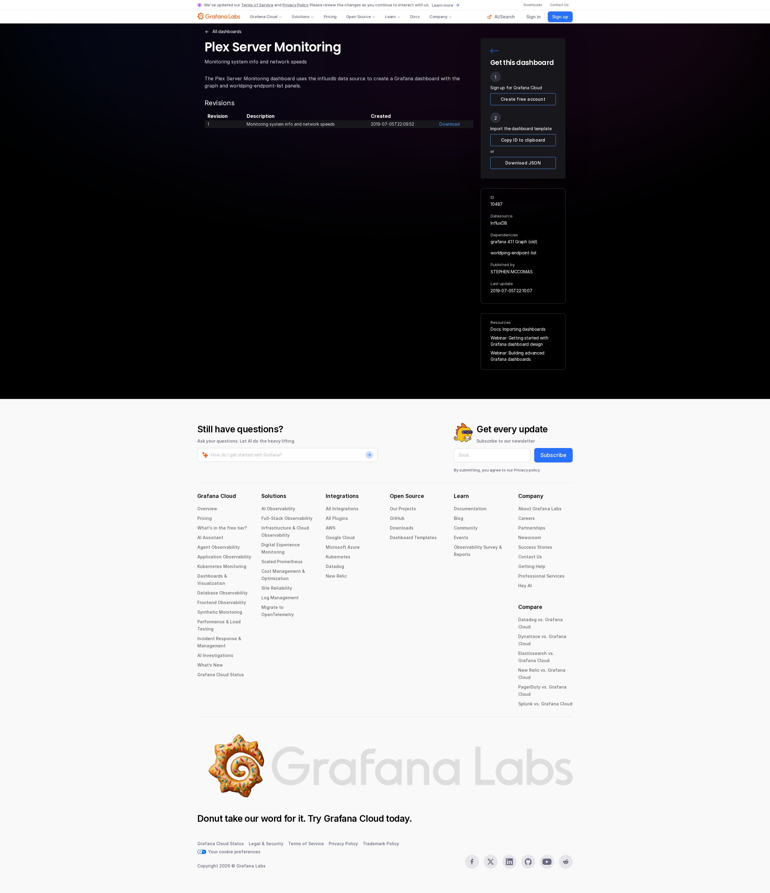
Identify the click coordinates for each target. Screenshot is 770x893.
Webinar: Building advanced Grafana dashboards (517, 356)
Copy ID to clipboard (523, 140)
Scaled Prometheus (282, 561)
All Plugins (337, 518)
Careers (526, 518)
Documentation (470, 508)
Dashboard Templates (413, 537)
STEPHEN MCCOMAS (512, 271)
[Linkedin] (509, 862)
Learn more (442, 5)
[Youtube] (547, 862)
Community (466, 527)
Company (438, 16)
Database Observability (222, 592)
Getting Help (531, 566)
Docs (415, 16)
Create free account (523, 99)
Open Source (358, 16)
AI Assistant (210, 537)
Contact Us (530, 556)
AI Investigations (215, 655)
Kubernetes (338, 556)
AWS (330, 527)
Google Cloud (340, 537)
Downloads (402, 527)
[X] (490, 862)
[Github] (528, 862)
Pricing (330, 16)
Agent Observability (218, 547)
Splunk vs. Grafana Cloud (545, 703)
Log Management (280, 597)
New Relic (336, 575)
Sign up (560, 16)
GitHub (397, 518)
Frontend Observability (221, 602)
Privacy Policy (295, 4)
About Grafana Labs (540, 508)
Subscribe (553, 455)
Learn (390, 16)
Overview (207, 508)
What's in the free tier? (222, 527)
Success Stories (535, 547)
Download (449, 124)
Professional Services (541, 575)
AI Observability (278, 508)
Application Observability (224, 556)
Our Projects (403, 508)
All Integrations (342, 508)
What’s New (210, 664)
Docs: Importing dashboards (518, 329)
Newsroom (529, 537)
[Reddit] (566, 862)
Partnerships (531, 527)
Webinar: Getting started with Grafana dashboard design (519, 341)
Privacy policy (527, 470)
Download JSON (523, 162)
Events (461, 537)
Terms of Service (257, 4)
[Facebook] (472, 862)
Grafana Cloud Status (220, 674)
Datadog (335, 566)
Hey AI (525, 585)
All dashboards (227, 31)
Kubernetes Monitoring (221, 566)
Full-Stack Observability (287, 518)
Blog (458, 518)
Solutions (301, 16)
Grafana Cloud (263, 16)
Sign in (533, 16)
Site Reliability (276, 588)
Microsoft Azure (343, 547)
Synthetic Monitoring (219, 612)
